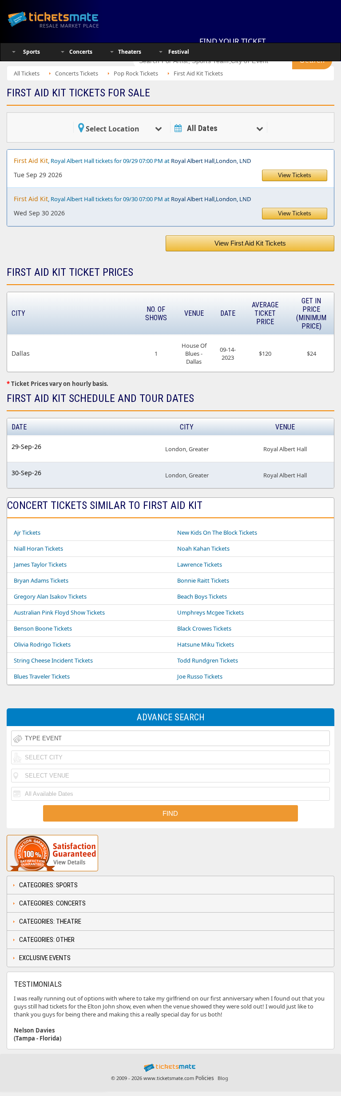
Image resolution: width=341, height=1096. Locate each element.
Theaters (129, 52)
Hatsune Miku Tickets (205, 644)
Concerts (80, 52)
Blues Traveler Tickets (42, 676)
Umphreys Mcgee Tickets (210, 612)
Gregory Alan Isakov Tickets (50, 596)
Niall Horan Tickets (38, 548)
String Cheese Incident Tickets (53, 660)
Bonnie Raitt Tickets (203, 580)
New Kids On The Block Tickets (217, 532)
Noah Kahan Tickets (203, 548)
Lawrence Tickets (199, 564)
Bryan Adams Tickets (41, 580)
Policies (204, 1078)
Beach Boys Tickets (202, 596)
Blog (223, 1078)
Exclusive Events (45, 958)
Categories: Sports (48, 885)
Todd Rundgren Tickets (207, 660)
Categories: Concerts (52, 903)
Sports (31, 52)
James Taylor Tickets (40, 564)
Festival (178, 52)
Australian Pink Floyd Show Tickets (59, 612)
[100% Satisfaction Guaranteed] (52, 853)
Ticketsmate (64, 19)
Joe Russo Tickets (199, 676)
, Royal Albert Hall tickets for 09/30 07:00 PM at (132, 199)
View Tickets (294, 175)
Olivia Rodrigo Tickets (42, 644)
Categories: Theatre (50, 921)
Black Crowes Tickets (204, 628)
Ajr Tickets (27, 532)
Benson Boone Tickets (43, 628)
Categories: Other (47, 940)
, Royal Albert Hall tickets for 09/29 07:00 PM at (132, 160)
